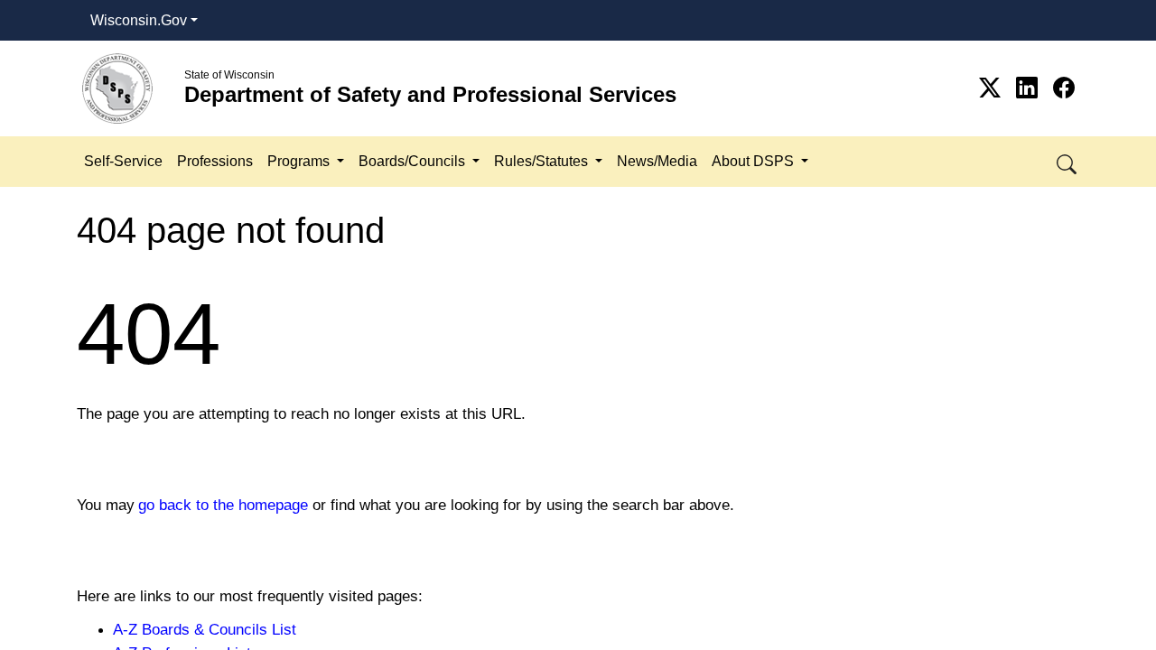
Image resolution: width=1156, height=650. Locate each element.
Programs (300, 161)
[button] (1068, 161)
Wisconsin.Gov (138, 20)
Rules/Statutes (543, 161)
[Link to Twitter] (993, 88)
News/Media (657, 161)
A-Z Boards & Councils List (204, 629)
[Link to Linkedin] (1030, 88)
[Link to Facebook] (1064, 88)
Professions (215, 161)
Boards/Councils (414, 161)
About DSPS (754, 161)
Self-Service (123, 161)
